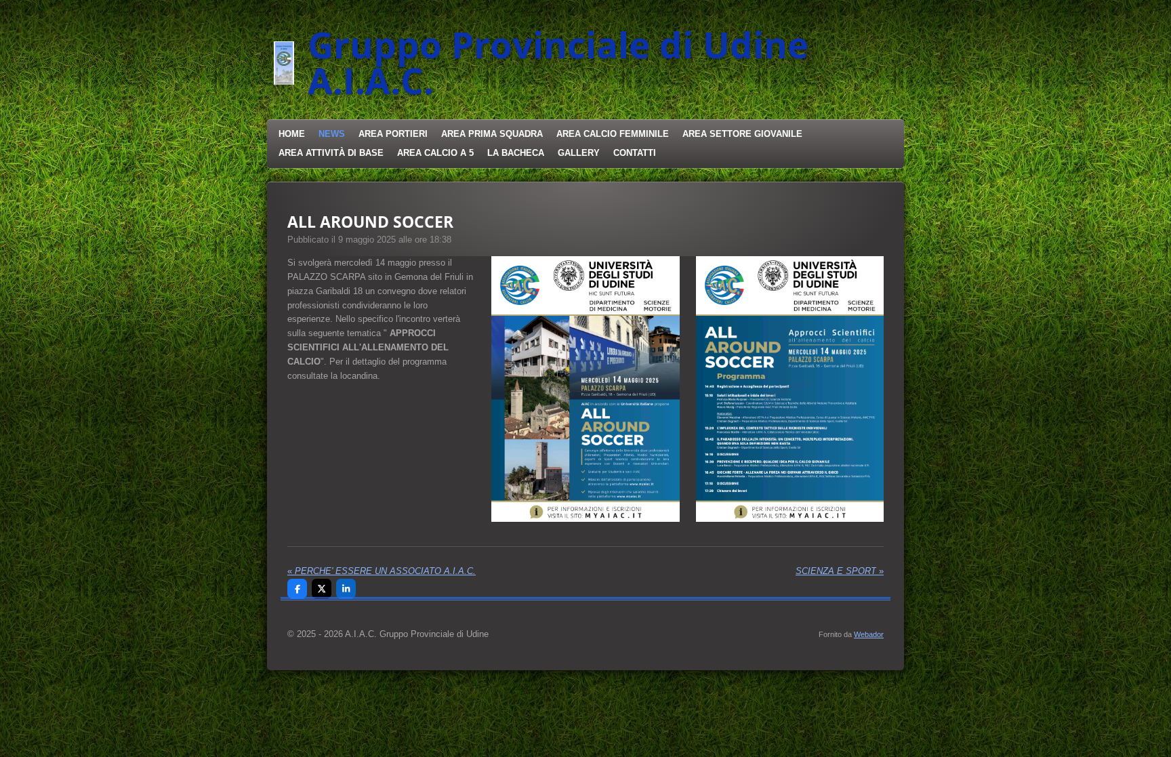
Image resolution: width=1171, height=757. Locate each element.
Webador (869, 634)
